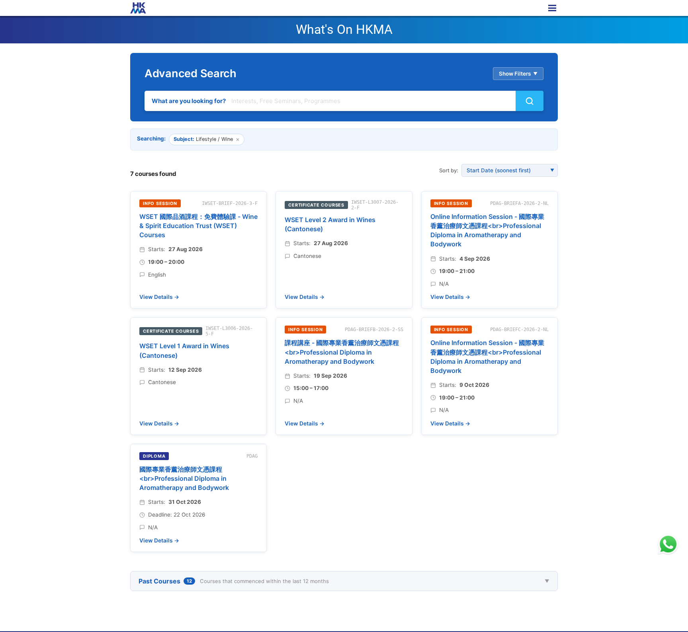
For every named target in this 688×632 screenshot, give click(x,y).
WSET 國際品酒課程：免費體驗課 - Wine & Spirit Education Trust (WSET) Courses (198, 226)
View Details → (159, 297)
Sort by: (448, 170)
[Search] (529, 101)
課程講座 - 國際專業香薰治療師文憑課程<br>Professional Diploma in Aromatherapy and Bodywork (342, 352)
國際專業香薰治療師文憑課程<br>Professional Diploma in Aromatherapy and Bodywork (184, 478)
